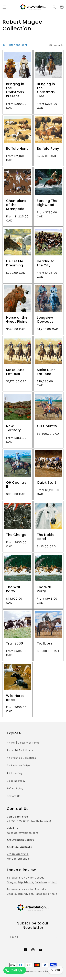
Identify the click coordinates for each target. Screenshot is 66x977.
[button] (4, 7)
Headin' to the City (46, 263)
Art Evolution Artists (18, 765)
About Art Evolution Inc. (21, 750)
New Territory (13, 428)
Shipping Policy (16, 780)
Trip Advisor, (26, 882)
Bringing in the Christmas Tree (46, 90)
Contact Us (13, 796)
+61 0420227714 (17, 854)
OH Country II (16, 485)
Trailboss (45, 643)
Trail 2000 (14, 643)
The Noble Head (45, 537)
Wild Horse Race (15, 698)
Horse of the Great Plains (16, 320)
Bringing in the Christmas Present (15, 90)
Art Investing (14, 773)
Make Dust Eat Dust (15, 372)
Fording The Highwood (47, 203)
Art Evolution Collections (21, 757)
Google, (12, 882)
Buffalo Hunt (17, 149)
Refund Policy (15, 788)
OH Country (47, 426)
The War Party (13, 589)
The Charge (16, 535)
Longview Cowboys (45, 320)
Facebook (41, 882)
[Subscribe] (55, 937)
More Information (18, 858)
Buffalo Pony (48, 149)
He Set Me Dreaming (14, 263)
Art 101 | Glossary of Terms (23, 742)
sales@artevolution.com (22, 832)
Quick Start (46, 483)
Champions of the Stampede (16, 205)
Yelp (54, 882)
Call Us (16, 970)
